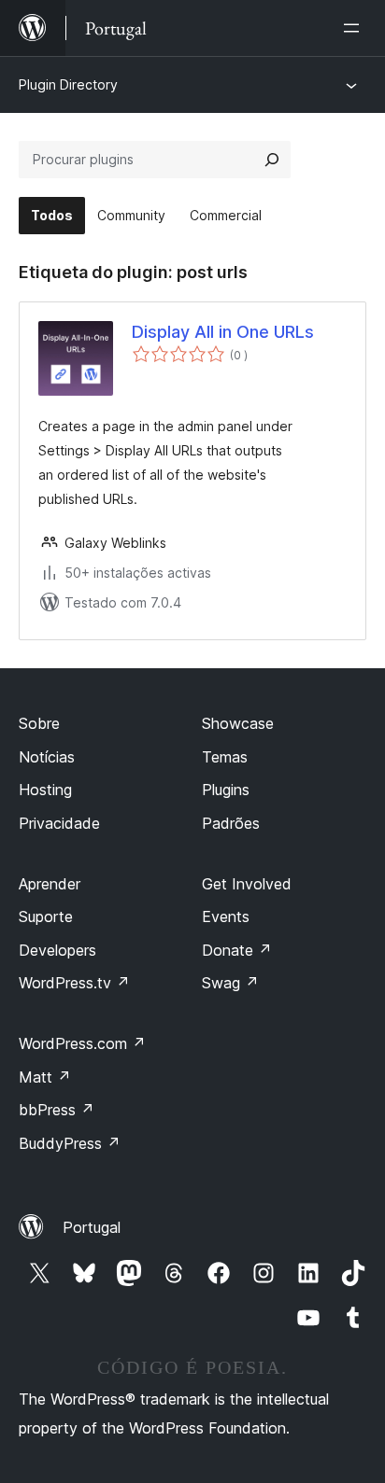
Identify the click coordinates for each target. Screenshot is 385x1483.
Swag (230, 982)
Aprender (49, 883)
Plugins (226, 789)
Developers (57, 950)
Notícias (47, 757)
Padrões (231, 823)
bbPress (56, 1109)
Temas (225, 757)
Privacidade (59, 823)
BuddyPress (70, 1143)
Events (226, 916)
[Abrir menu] (355, 28)
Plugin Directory (68, 84)
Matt (45, 1077)
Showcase (238, 723)
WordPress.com (82, 1043)
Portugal (92, 1227)
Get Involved (247, 883)
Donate (237, 950)
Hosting (45, 789)
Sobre (39, 723)
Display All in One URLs (223, 332)
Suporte (46, 916)
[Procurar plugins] (272, 159)
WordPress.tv (74, 982)
